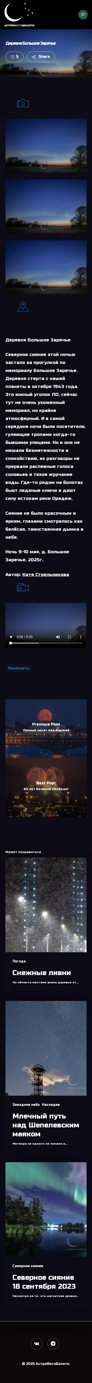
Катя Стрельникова (45, 574)
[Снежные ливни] (45, 925)
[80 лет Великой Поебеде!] (45, 787)
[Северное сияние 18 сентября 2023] (45, 1235)
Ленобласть (18, 668)
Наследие (51, 1105)
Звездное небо (26, 1105)
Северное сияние (28, 1266)
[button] (83, 14)
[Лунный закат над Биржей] (45, 728)
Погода (19, 961)
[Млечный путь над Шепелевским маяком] (45, 1078)
